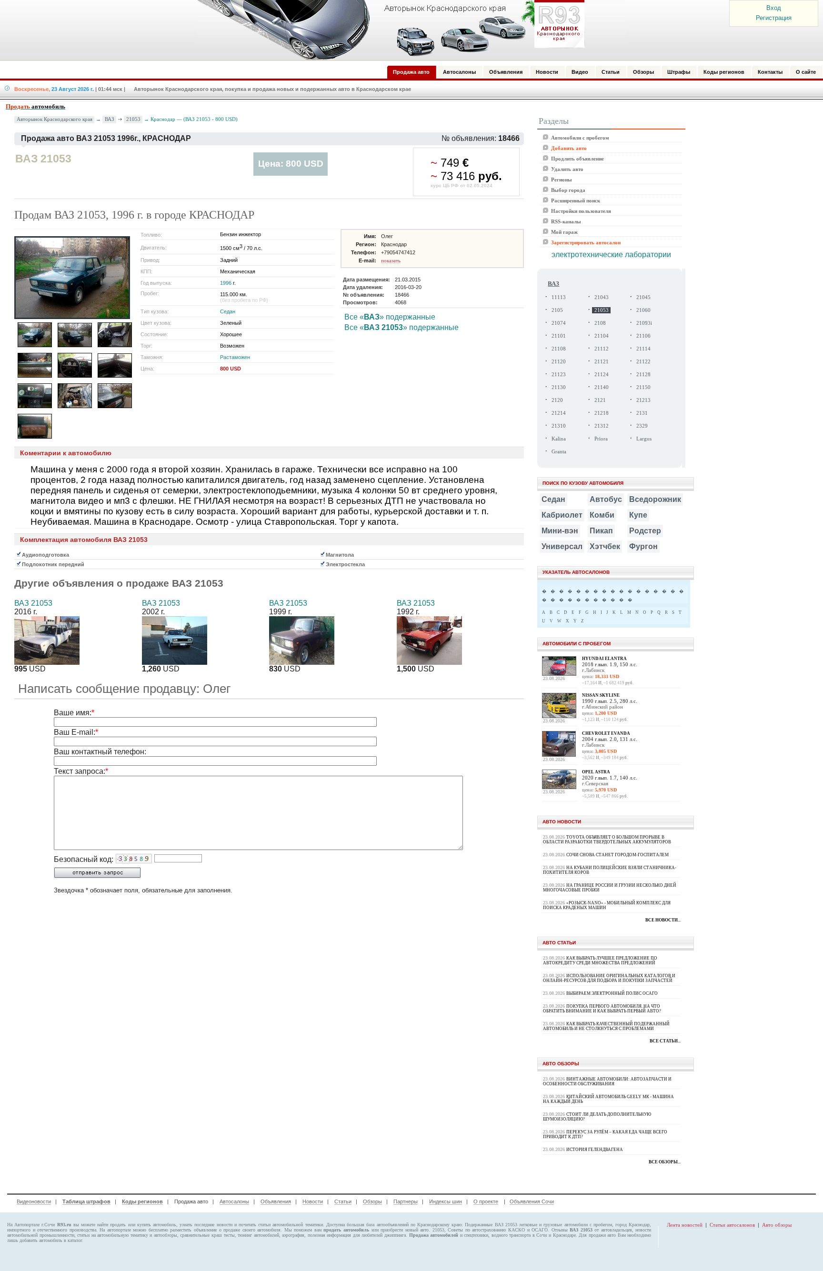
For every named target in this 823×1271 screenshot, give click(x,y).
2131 (642, 413)
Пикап (601, 531)
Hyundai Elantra (604, 658)
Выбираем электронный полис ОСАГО (612, 993)
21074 (559, 323)
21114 (643, 348)
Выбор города (568, 190)
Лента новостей (685, 1225)
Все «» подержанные (389, 317)
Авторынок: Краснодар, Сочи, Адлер (387, 30)
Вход (773, 7)
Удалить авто (567, 169)
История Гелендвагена (594, 1149)
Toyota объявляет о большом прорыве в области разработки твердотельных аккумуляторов (607, 839)
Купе (638, 515)
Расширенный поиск (575, 200)
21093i (644, 323)
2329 (642, 426)
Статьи (342, 1201)
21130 (559, 387)
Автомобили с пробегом (580, 137)
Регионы (561, 179)
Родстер (645, 531)
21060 (643, 310)
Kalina (559, 438)
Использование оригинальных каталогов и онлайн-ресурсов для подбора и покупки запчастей (609, 978)
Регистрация (774, 17)
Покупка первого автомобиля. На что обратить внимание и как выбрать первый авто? (602, 1008)
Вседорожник (655, 499)
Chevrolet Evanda (606, 733)
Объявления (276, 1201)
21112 (601, 348)
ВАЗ (109, 119)
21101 (559, 336)
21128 (643, 374)
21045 (643, 297)
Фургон (643, 546)
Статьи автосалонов (732, 1225)
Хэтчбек (605, 546)
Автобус (606, 499)
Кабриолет (562, 515)
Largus (644, 438)
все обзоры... (665, 1162)
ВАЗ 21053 (33, 603)
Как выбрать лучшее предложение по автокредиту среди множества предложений (600, 960)
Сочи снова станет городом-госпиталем (617, 854)
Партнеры (405, 1201)
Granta (559, 451)
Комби (602, 515)
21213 (643, 400)
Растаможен (235, 357)
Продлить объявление (577, 158)
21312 (601, 426)
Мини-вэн (560, 531)
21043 (601, 297)
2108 (600, 323)
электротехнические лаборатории (611, 254)
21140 (601, 387)
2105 (557, 310)
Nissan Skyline (601, 695)
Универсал (562, 546)
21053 (133, 119)
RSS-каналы (566, 221)
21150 (643, 387)
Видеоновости (34, 1201)
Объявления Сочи (532, 1201)
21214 (559, 413)
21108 (559, 348)
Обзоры (372, 1201)
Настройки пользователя (581, 211)
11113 (559, 297)
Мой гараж (564, 232)
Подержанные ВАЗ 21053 (491, 1224)
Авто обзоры (777, 1225)
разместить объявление (193, 1229)
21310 (559, 426)
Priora (601, 438)
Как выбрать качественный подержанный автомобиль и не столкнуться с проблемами (606, 1026)
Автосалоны (234, 1201)
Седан (227, 311)
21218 (601, 413)
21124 (601, 374)
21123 (559, 374)
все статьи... (665, 1041)
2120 (557, 400)
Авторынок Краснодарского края (54, 119)
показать (391, 260)
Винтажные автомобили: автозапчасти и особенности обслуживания (607, 1081)
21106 (643, 336)
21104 (601, 336)
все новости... (663, 920)
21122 (643, 361)
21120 (559, 361)
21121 (601, 361)
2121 (600, 400)
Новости (312, 1201)
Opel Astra (596, 772)
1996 (225, 283)
